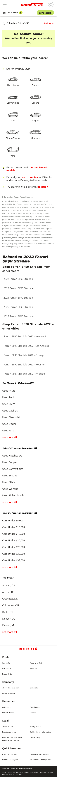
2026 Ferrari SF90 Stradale (18, 316)
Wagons (35, 120)
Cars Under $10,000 (10, 760)
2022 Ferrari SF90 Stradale (18, 279)
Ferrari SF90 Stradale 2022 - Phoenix (24, 374)
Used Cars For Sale (9, 754)
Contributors (35, 707)
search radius (29, 177)
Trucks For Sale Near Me (39, 754)
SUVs (13, 120)
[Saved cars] (51, 4)
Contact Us (34, 688)
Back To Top (26, 648)
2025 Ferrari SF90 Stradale (18, 307)
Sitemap (33, 712)
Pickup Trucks (13, 138)
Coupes (35, 85)
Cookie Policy (35, 737)
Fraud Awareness (9, 732)
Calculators (6, 707)
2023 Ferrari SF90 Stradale (18, 288)
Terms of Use (7, 726)
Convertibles (13, 102)
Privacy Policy (35, 726)
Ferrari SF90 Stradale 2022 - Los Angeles (26, 345)
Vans (12, 155)
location (43, 186)
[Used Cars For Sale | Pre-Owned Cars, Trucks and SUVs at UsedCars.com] (32, 4)
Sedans (35, 102)
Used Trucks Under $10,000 (40, 760)
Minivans (35, 138)
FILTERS (14, 12)
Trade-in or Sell (36, 663)
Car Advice (6, 668)
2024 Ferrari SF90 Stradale (18, 297)
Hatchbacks (13, 85)
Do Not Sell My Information (40, 732)
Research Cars (7, 674)
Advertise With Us (9, 693)
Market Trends (8, 712)
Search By (6, 663)
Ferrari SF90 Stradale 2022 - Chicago (24, 355)
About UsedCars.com (10, 688)
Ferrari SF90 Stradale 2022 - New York (24, 336)
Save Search (45, 12)
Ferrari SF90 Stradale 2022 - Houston (24, 364)
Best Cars (33, 668)
